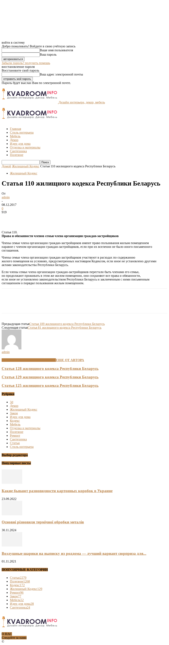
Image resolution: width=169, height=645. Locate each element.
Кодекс (15, 420)
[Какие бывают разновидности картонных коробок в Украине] (12, 482)
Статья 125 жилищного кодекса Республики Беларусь (50, 385)
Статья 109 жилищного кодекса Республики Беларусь (67, 324)
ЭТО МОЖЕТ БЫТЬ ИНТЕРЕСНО (29, 360)
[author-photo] (11, 348)
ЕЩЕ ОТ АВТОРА (70, 360)
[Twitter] (23, 218)
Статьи (15, 443)
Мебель (15, 136)
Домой (6, 166)
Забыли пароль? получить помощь (26, 63)
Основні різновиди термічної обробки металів (43, 522)
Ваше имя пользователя (56, 50)
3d (11, 402)
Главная (15, 129)
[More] (68, 218)
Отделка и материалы (25, 147)
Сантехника (18, 151)
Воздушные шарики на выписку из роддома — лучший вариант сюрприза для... (74, 553)
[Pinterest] (38, 218)
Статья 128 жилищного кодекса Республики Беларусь (50, 368)
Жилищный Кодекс (25, 166)
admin (6, 197)
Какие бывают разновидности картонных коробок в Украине (57, 491)
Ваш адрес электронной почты (61, 74)
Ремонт (15, 435)
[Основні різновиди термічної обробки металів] (12, 514)
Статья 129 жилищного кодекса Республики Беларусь (50, 377)
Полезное (16, 155)
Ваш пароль (48, 54)
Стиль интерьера (22, 132)
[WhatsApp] (53, 218)
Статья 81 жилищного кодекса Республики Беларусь (64, 327)
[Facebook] (8, 218)
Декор (14, 140)
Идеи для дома (20, 143)
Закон (14, 413)
